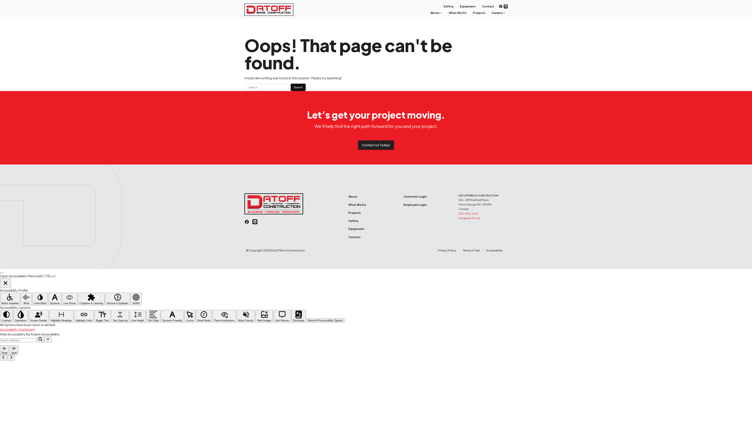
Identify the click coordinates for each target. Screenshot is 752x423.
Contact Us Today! (376, 145)
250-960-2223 (468, 213)
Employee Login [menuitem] (415, 204)
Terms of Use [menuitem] (471, 250)
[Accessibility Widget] (1, 272)
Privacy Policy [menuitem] (447, 250)
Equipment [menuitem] (468, 6)
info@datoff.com (469, 218)
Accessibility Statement (17, 329)
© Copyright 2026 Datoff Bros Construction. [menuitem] (276, 250)
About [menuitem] (434, 12)
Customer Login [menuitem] (415, 196)
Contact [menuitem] (488, 6)
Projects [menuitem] (479, 12)
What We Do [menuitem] (458, 12)
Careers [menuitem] (497, 12)
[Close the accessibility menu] (5, 283)
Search (298, 87)
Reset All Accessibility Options (325, 320)
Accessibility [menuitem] (494, 250)
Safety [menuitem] (449, 6)
